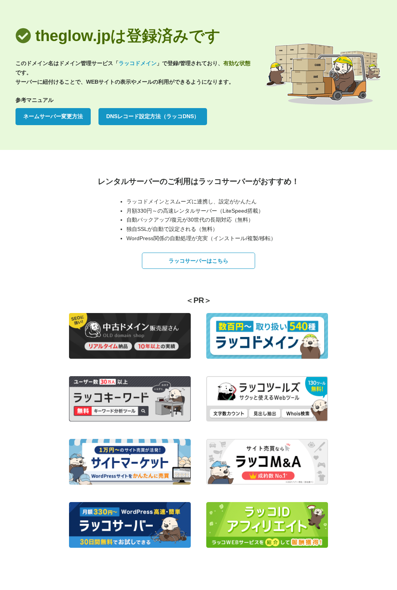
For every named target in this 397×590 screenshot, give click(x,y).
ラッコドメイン (138, 63)
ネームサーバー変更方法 (53, 116)
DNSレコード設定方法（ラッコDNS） (152, 116)
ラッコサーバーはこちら (198, 261)
